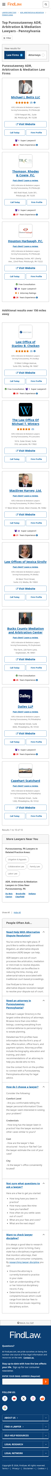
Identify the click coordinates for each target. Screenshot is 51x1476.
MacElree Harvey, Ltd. (25, 490)
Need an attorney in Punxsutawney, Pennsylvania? (18, 1004)
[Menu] (4, 4)
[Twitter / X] (23, 1398)
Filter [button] (8, 38)
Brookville (20, 893)
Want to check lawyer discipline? (19, 1236)
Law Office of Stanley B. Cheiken (25, 344)
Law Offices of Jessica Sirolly (25, 562)
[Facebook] (4, 1398)
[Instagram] (33, 1398)
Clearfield (19, 896)
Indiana (32, 893)
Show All (6, 912)
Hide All (17, 912)
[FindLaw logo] (16, 4)
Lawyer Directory (9, 12)
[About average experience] (37, 144)
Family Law (35, 866)
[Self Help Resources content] (46, 1436)
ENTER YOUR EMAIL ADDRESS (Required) (21, 1376)
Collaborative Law (16, 866)
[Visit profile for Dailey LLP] (25, 696)
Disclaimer (28, 1468)
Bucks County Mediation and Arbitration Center (25, 630)
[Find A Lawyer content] (46, 1427)
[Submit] (46, 1382)
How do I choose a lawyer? (22, 1087)
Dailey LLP (25, 706)
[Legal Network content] (46, 1453)
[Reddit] (42, 1398)
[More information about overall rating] (34, 102)
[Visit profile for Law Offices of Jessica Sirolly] (25, 551)
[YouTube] (14, 1398)
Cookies (41, 1468)
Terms (5, 1468)
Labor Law (12, 873)
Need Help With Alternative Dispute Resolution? (23, 933)
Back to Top (27, 1323)
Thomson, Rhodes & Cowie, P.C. (25, 173)
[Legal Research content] (46, 1444)
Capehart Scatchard (25, 780)
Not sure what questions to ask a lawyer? (23, 1185)
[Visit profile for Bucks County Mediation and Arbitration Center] (25, 618)
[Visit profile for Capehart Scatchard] (25, 770)
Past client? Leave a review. (25, 180)
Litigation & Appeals (17, 859)
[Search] (46, 4)
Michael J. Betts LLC (25, 97)
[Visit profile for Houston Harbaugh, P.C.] (25, 231)
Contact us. (29, 1357)
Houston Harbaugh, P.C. (25, 241)
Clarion (8, 896)
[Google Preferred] (4, 1408)
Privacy (15, 1468)
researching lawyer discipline (24, 1262)
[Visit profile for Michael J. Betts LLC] (25, 87)
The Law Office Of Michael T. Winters (25, 422)
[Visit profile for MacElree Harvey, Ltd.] (25, 480)
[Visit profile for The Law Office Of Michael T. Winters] (25, 409)
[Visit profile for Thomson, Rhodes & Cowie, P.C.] (25, 161)
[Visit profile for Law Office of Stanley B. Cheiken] (25, 331)
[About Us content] (46, 1418)
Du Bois (9, 893)
